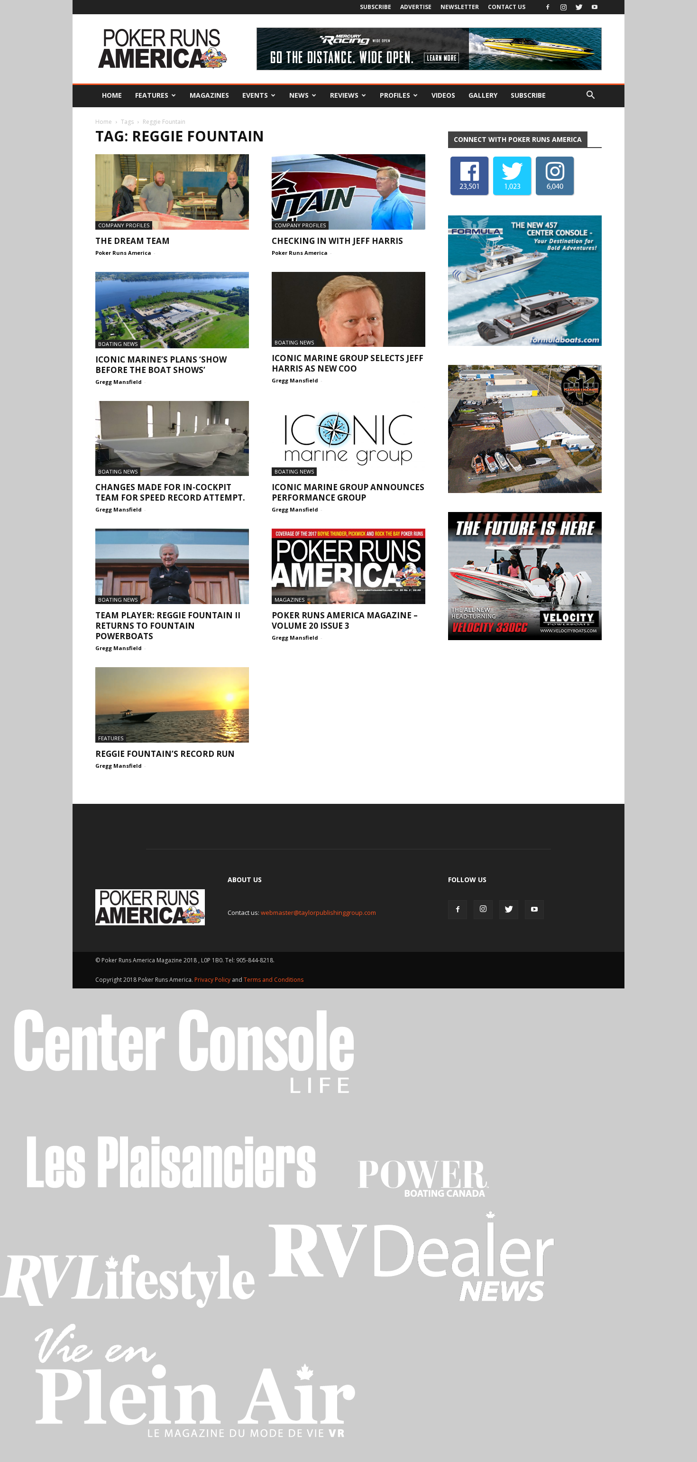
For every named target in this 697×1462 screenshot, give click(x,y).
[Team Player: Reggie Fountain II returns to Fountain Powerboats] (172, 566)
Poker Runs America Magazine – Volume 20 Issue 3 (345, 620)
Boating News (118, 343)
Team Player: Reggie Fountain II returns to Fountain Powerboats (167, 626)
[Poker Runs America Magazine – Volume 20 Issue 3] (348, 566)
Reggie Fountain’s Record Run (165, 753)
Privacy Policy (213, 980)
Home (112, 95)
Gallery (482, 95)
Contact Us (506, 7)
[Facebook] (548, 7)
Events (255, 95)
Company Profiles (123, 225)
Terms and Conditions (273, 980)
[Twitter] (579, 7)
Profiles (395, 95)
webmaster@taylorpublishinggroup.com (318, 912)
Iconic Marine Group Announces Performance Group (348, 492)
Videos (443, 95)
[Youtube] (594, 7)
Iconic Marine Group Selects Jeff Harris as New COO (347, 363)
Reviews (344, 95)
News (299, 95)
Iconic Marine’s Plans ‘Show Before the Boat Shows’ (161, 364)
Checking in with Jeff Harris (337, 240)
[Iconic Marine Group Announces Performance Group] (348, 438)
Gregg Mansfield (118, 381)
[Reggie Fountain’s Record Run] (172, 705)
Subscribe (375, 7)
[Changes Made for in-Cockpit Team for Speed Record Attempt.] (172, 438)
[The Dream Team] (172, 192)
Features (151, 95)
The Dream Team (132, 240)
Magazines (209, 95)
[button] (590, 95)
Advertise (415, 7)
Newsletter (459, 7)
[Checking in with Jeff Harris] (348, 192)
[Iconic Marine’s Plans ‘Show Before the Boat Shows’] (172, 310)
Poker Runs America (123, 252)
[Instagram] (563, 7)
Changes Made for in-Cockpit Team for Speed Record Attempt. (170, 492)
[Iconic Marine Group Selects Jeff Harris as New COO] (348, 309)
